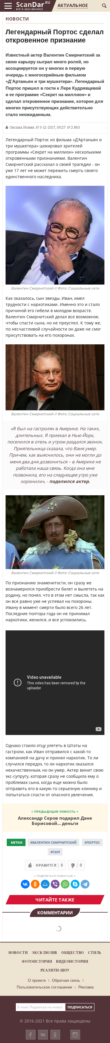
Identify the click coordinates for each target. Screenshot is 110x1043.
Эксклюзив (44, 952)
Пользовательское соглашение (44, 987)
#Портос (92, 842)
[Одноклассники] (55, 1034)
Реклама (86, 987)
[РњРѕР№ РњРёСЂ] (45, 884)
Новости (17, 19)
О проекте (37, 980)
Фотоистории (37, 961)
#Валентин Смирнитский (53, 842)
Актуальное (72, 5)
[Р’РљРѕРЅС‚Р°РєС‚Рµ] (25, 884)
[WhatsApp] (65, 884)
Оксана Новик (22, 127)
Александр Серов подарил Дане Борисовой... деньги (55, 820)
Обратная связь (66, 980)
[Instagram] (75, 1040)
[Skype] (75, 884)
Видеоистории (72, 961)
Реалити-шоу (55, 970)
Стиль (94, 952)
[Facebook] (30, 1034)
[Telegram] (85, 884)
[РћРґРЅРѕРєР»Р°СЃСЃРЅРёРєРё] (35, 884)
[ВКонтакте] (43, 1034)
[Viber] (55, 884)
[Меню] (8, 6)
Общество (72, 952)
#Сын (55, 852)
